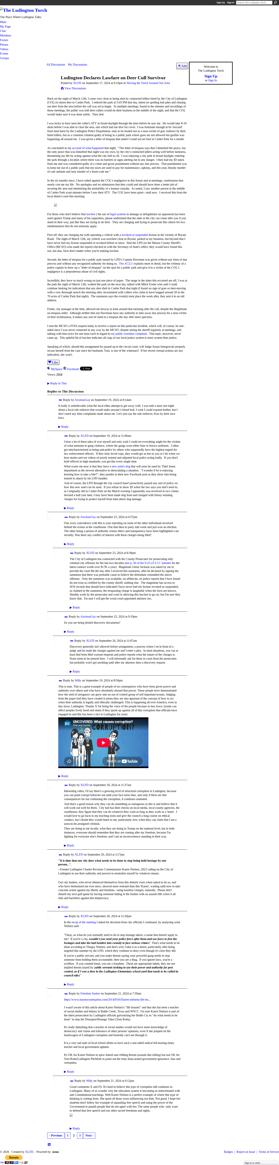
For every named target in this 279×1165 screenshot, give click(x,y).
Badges (228, 1151)
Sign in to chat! (252, 1163)
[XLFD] (52, 84)
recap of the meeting (84, 922)
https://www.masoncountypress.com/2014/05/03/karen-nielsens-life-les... (107, 999)
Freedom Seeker (90, 993)
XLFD (77, 83)
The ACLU (126, 263)
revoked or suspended (135, 234)
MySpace (56, 369)
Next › (89, 1135)
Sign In (230, 2)
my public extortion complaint (129, 333)
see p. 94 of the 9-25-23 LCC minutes (148, 563)
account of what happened (88, 148)
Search (275, 2)
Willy (78, 680)
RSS (49, 1144)
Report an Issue (245, 1151)
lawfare (90, 214)
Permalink (60, 400)
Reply (63, 426)
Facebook (73, 369)
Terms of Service (269, 1151)
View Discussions (75, 88)
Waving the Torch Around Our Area (148, 83)
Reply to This (57, 383)
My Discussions (77, 64)
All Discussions (55, 64)
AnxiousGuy (82, 399)
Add (184, 65)
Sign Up (221, 2)
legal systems (118, 214)
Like (55, 362)
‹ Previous (55, 1135)
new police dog (121, 466)
